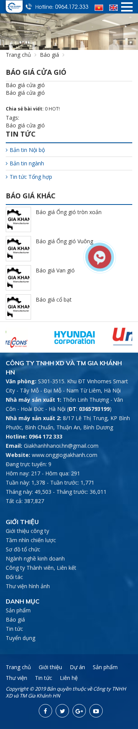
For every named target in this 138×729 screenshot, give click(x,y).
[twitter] (62, 710)
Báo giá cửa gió (25, 125)
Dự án (77, 667)
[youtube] (96, 710)
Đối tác (14, 577)
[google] (79, 710)
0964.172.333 (72, 6)
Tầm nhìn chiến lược (31, 540)
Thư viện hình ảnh (28, 586)
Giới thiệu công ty (27, 530)
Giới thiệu (50, 667)
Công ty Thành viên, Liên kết (41, 567)
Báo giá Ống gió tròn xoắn (69, 212)
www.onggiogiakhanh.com (64, 455)
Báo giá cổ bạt (54, 299)
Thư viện (16, 677)
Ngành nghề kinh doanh (35, 558)
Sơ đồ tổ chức (23, 549)
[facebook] (45, 710)
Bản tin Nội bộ (27, 149)
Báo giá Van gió (55, 270)
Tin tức (14, 628)
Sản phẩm (18, 610)
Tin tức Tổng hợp (31, 176)
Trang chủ (18, 54)
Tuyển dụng (20, 638)
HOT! (54, 109)
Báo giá (49, 54)
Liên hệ (69, 677)
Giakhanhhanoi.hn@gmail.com (61, 445)
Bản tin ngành (27, 163)
